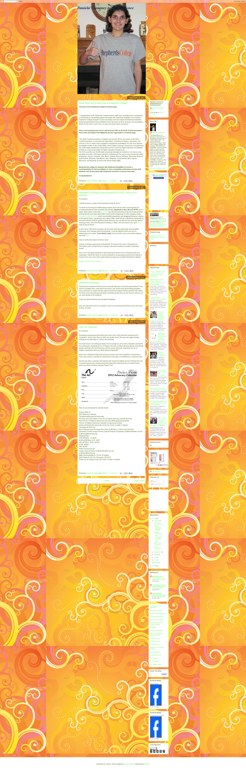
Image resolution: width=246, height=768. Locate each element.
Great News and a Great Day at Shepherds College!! (103, 103)
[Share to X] (128, 181)
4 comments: (113, 181)
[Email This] (124, 181)
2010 (154, 566)
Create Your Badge (154, 706)
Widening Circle (157, 576)
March (156, 562)
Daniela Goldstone (158, 132)
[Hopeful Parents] (151, 445)
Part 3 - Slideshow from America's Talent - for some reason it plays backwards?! (157, 273)
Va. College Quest (155, 664)
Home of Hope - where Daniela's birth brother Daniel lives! (159, 595)
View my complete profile (157, 168)
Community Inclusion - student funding (157, 623)
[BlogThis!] (126, 181)
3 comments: (113, 271)
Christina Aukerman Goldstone (157, 715)
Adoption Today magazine (158, 613)
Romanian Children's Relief (88, 216)
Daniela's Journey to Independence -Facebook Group (158, 237)
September (157, 552)
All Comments (156, 484)
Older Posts (139, 481)
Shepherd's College (156, 610)
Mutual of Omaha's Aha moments (90, 261)
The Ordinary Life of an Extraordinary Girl (159, 585)
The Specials (154, 658)
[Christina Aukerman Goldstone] (156, 737)
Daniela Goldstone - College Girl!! (162, 354)
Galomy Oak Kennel (156, 630)
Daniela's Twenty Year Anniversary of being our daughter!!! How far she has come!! (158, 337)
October (156, 521)
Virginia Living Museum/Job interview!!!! (158, 298)
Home (106, 481)
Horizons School (155, 641)
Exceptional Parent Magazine (156, 606)
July (155, 557)
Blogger (146, 764)
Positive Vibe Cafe (155, 655)
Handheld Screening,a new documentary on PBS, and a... (157, 536)
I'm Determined (154, 644)
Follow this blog (158, 177)
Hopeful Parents (155, 638)
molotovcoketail (129, 764)
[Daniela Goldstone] (156, 705)
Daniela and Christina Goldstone (158, 219)
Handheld (104, 212)
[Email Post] (120, 181)
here (138, 222)
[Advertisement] (159, 499)
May (155, 560)
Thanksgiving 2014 (157, 588)
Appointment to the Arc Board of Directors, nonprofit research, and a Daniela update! (157, 282)
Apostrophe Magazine (156, 616)
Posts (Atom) (116, 486)
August (156, 554)
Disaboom (153, 627)
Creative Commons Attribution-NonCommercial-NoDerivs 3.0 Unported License (158, 224)
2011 (153, 518)
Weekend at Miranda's (89, 282)
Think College (154, 661)
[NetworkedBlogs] (158, 175)
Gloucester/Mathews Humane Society (156, 634)
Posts (154, 481)
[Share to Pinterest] (132, 181)
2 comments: (113, 315)
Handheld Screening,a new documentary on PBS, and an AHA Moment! (158, 402)
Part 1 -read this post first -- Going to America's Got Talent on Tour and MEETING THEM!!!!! (158, 421)
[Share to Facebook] (130, 181)
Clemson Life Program (157, 619)
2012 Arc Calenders (88, 327)
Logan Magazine (155, 652)
